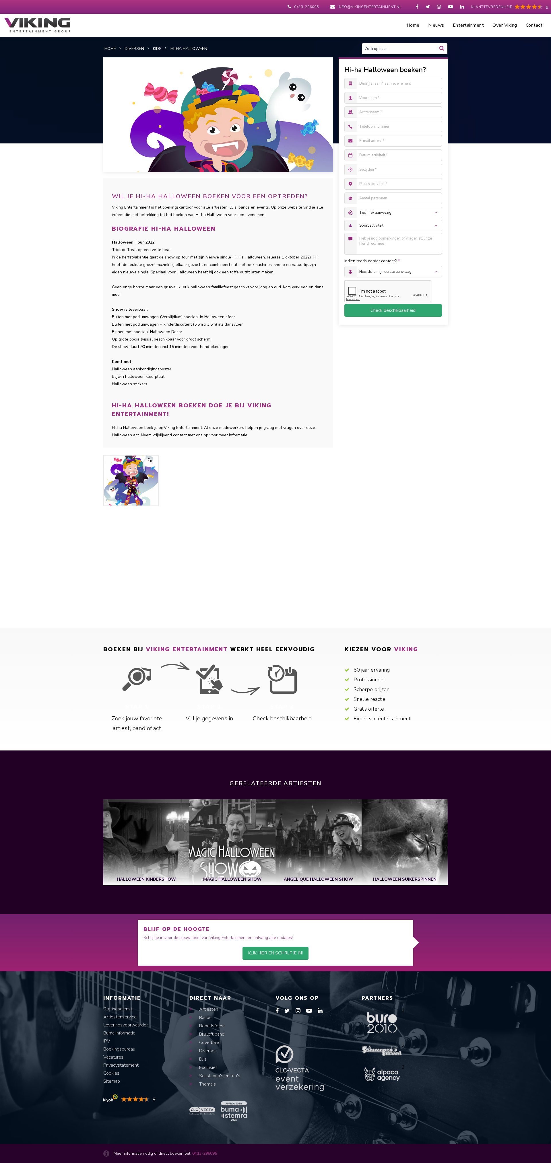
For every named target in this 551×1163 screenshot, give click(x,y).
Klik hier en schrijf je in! (275, 953)
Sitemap (111, 1081)
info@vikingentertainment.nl (369, 7)
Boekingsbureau (119, 1049)
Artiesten (208, 1009)
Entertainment (468, 25)
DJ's (202, 1059)
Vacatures (113, 1057)
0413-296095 (306, 7)
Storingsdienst (117, 1009)
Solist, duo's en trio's (219, 1076)
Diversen (207, 1051)
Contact (534, 25)
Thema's (207, 1084)
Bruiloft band (211, 1034)
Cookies (111, 1073)
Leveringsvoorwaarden (126, 1025)
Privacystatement (121, 1065)
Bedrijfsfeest (211, 1026)
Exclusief (207, 1067)
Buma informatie (119, 1033)
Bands (205, 1017)
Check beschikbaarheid (393, 310)
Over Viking (504, 25)
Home (413, 25)
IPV (106, 1041)
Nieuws (436, 25)
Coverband (209, 1042)
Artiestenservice (120, 1017)
